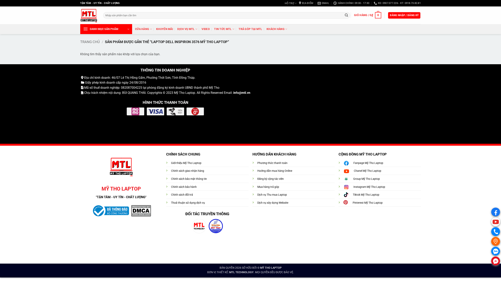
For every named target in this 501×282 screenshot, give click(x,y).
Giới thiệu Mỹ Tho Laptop (186, 163)
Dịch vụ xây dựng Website (272, 202)
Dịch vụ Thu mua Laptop (272, 194)
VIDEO (206, 29)
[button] (367, 15)
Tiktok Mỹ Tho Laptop (366, 194)
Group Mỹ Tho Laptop (366, 179)
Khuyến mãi (164, 29)
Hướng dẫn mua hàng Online (274, 171)
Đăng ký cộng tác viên (270, 179)
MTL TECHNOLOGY (241, 272)
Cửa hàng (142, 29)
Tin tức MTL (223, 29)
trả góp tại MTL (250, 29)
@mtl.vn (244, 93)
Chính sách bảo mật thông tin (189, 179)
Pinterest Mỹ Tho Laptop (368, 202)
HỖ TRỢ (289, 3)
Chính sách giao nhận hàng (187, 171)
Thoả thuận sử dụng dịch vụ (188, 202)
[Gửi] (346, 15)
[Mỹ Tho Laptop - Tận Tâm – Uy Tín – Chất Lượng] (88, 15)
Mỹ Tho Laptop (184, 93)
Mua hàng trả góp (268, 187)
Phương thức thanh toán (272, 163)
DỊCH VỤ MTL (186, 29)
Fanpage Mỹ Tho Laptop (368, 163)
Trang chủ (90, 42)
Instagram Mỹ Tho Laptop (369, 187)
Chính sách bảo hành (184, 187)
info (236, 93)
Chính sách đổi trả (182, 194)
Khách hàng (276, 29)
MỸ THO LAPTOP (271, 267)
